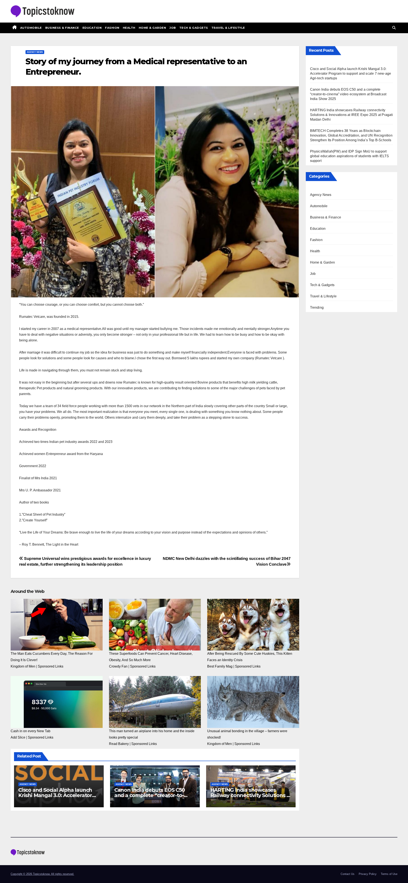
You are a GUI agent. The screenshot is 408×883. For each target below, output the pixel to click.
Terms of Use (389, 874)
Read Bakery (119, 744)
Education (92, 27)
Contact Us (347, 874)
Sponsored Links (50, 666)
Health (129, 27)
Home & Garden (152, 27)
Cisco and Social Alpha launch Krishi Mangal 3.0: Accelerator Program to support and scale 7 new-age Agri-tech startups (350, 73)
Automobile (31, 27)
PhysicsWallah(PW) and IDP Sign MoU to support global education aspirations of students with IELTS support (349, 156)
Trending (317, 307)
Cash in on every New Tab (30, 731)
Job (172, 27)
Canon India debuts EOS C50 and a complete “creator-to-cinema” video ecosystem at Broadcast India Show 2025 (348, 94)
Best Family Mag (219, 666)
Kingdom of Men (23, 666)
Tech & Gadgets (193, 27)
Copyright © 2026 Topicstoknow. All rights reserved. (42, 874)
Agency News (35, 52)
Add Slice (18, 737)
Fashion (112, 27)
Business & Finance (62, 27)
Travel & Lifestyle (228, 27)
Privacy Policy (368, 874)
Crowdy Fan (118, 666)
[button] (394, 28)
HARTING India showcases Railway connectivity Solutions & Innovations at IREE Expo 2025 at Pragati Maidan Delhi (351, 114)
